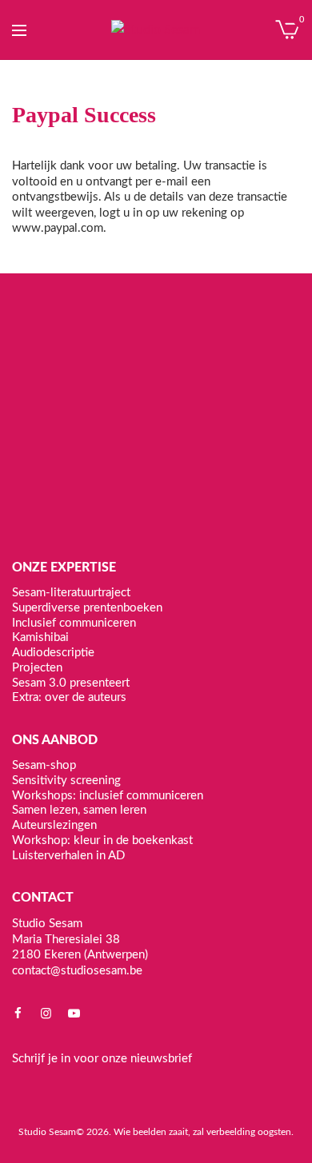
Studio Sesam (47, 1132)
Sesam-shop (44, 765)
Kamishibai (40, 637)
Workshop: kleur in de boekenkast (102, 840)
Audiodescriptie (53, 653)
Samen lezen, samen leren (79, 810)
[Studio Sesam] (155, 29)
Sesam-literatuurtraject (71, 593)
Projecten (37, 667)
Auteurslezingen (54, 825)
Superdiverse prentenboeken (87, 607)
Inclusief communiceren (74, 622)
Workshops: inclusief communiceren (107, 795)
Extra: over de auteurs (69, 697)
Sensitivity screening (66, 780)
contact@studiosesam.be (77, 970)
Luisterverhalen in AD (68, 855)
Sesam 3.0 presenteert (71, 682)
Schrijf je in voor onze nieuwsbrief (102, 1059)
